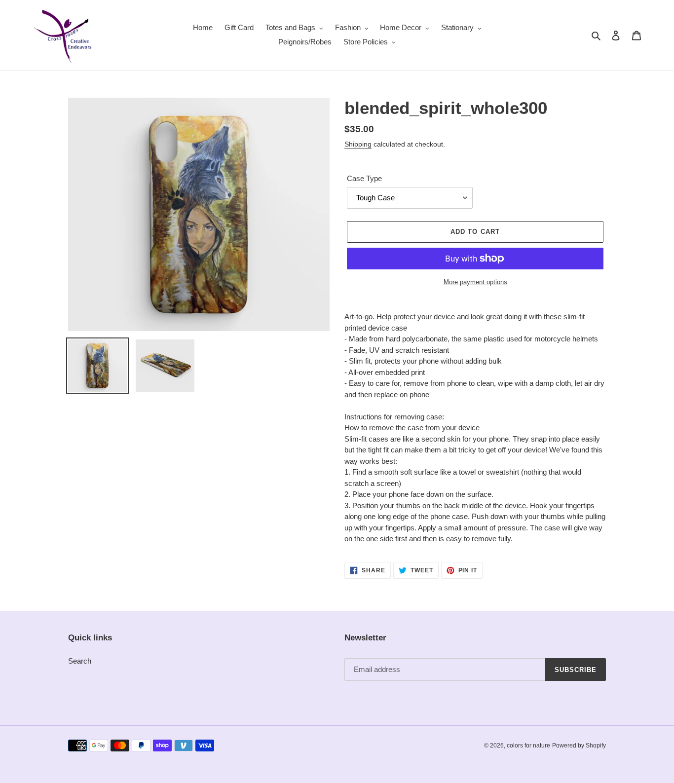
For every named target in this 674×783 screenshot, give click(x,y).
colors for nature (528, 745)
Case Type (364, 178)
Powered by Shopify (579, 745)
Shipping (358, 144)
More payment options (475, 282)
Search (79, 661)
